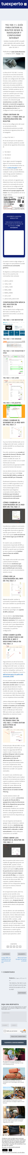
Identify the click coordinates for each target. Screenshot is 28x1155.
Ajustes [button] (5, 1150)
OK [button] (10, 1150)
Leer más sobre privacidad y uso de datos (13, 1152)
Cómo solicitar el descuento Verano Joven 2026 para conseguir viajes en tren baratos (13, 1101)
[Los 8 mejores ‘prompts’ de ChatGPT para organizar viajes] (14, 1131)
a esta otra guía (12, 167)
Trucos (18, 54)
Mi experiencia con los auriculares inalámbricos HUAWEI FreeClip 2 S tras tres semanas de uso (13, 1063)
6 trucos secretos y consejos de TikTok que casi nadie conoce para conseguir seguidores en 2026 (13, 1121)
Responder (22, 993)
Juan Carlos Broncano (18, 51)
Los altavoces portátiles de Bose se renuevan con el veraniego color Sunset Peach (13, 1082)
